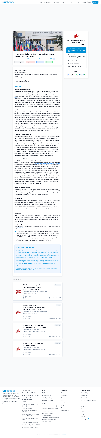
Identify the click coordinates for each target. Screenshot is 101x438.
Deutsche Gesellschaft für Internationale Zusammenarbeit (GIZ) (34, 59)
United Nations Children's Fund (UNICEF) (30, 405)
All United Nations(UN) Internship (30, 395)
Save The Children (46, 421)
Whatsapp (83, 419)
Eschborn (41, 62)
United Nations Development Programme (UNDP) (29, 398)
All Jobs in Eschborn (73, 60)
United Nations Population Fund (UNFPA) (30, 419)
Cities (62, 2)
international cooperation (50, 166)
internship (20, 227)
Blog (62, 405)
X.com (82, 411)
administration (39, 162)
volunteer (30, 208)
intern (31, 119)
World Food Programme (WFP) (30, 427)
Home (40, 2)
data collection (30, 140)
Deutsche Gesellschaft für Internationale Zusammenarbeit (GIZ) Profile (76, 50)
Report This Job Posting (74, 66)
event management (32, 153)
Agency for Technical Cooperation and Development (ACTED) (50, 402)
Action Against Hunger (47, 398)
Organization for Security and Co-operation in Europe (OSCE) (50, 418)
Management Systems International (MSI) (47, 414)
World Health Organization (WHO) (31, 425)
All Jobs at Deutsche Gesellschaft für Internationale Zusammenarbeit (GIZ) (76, 56)
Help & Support (65, 410)
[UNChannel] (9, 2)
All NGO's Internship (47, 395)
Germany (49, 62)
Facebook (83, 406)
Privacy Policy (84, 395)
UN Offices (25, 402)
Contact (84, 2)
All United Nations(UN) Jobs (29, 392)
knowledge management (39, 123)
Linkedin (83, 409)
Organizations (47, 2)
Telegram (83, 416)
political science (49, 162)
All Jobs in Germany (73, 63)
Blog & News (70, 2)
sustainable (23, 100)
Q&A (89, 2)
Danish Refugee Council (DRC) (50, 408)
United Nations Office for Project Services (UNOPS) (30, 415)
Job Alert (95, 2)
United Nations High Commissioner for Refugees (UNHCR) (29, 410)
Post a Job (64, 408)
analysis (40, 140)
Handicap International (47, 411)
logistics (42, 151)
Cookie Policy (84, 392)
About (77, 2)
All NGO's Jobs (45, 392)
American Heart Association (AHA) (50, 406)
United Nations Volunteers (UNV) (30, 422)
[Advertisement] (47, 17)
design (21, 144)
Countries (56, 2)
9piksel (64, 434)
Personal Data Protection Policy (89, 400)
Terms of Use (84, 398)
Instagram (83, 414)
